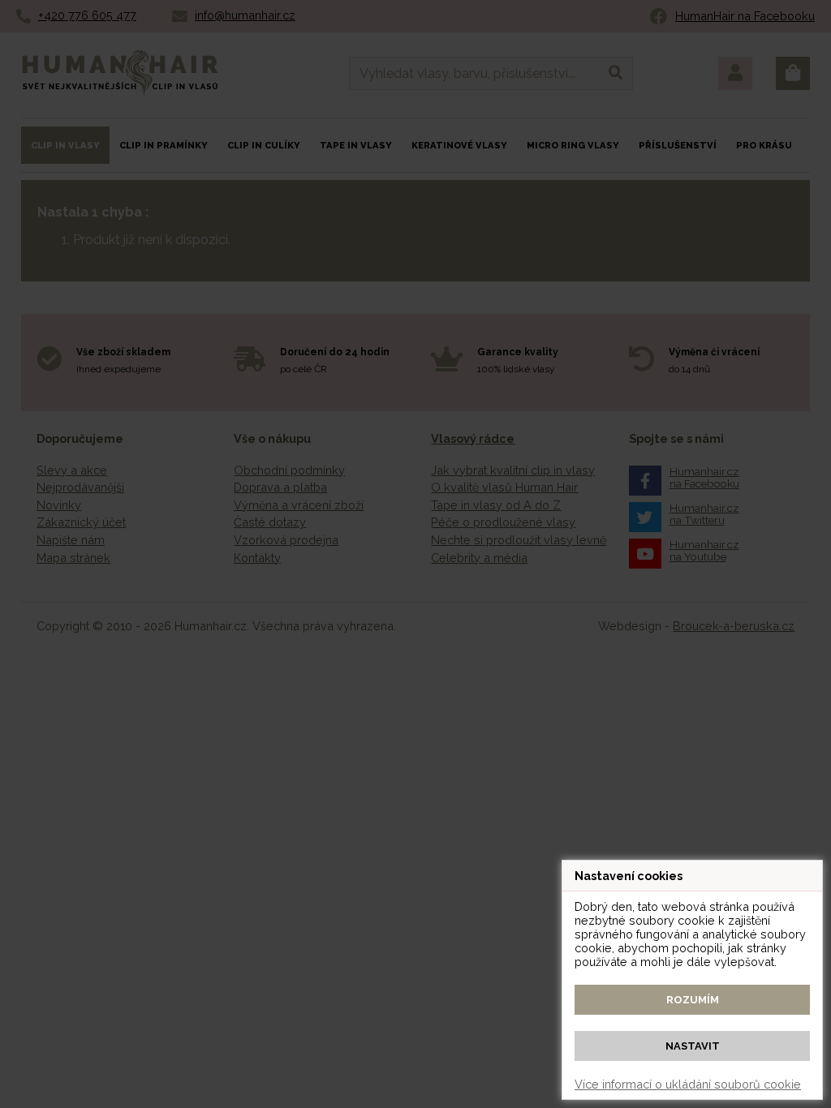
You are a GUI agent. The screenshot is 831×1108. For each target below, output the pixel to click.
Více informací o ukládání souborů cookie (688, 1084)
